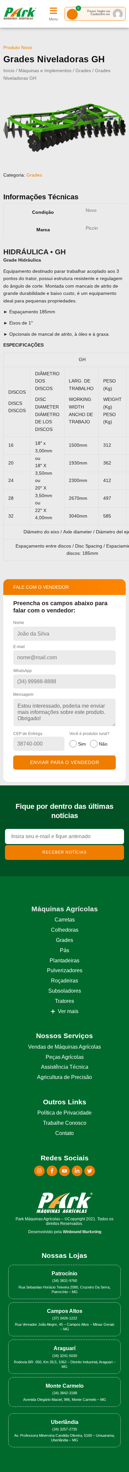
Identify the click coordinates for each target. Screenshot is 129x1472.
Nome (18, 622)
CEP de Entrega (27, 733)
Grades (83, 70)
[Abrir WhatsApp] (112, 1455)
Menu (53, 19)
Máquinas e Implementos (45, 70)
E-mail (19, 646)
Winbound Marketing (82, 1232)
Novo (91, 210)
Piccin (92, 228)
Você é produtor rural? (89, 739)
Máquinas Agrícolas (64, 909)
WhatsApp (22, 670)
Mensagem (23, 694)
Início (9, 70)
